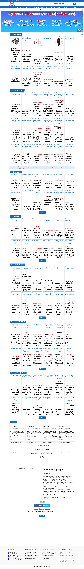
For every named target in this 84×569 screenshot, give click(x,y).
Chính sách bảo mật (30, 558)
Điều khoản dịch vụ (31, 559)
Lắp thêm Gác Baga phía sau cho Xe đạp (17, 425)
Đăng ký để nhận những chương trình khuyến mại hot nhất (40, 511)
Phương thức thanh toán (32, 555)
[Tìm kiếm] (50, 4)
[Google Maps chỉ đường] (82, 31)
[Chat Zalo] (82, 18)
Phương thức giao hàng (32, 553)
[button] (43, 7)
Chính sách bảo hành (31, 556)
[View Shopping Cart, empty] (75, 4)
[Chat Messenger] (82, 24)
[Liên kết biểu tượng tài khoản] (75, 7)
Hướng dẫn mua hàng (31, 552)
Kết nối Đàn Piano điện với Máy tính (33, 425)
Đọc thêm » (12, 439)
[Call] (82, 12)
